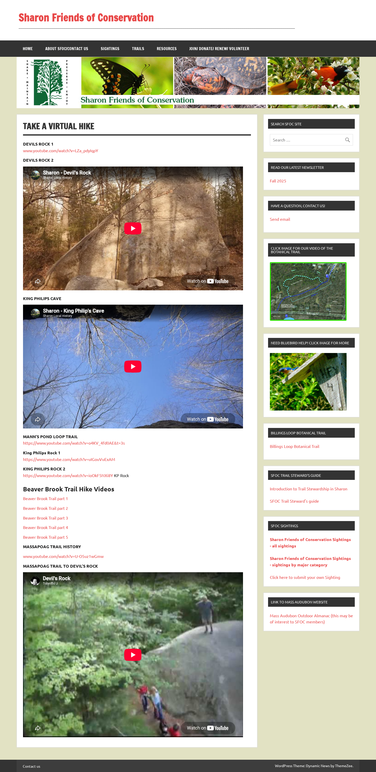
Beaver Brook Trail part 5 (45, 536)
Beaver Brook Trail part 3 (45, 517)
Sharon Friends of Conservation (86, 17)
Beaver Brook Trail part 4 (45, 527)
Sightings (110, 48)
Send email (280, 219)
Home (28, 48)
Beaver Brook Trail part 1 (45, 498)
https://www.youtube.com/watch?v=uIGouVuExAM (69, 459)
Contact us (31, 766)
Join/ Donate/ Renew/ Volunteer (219, 48)
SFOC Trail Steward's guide (294, 500)
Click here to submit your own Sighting (305, 577)
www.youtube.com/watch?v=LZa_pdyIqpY (60, 150)
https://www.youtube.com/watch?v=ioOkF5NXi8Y (68, 475)
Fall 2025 (278, 180)
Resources (167, 48)
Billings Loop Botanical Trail (294, 446)
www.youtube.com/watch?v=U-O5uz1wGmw (63, 556)
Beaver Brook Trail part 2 (45, 508)
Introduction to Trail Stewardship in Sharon (308, 488)
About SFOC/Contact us (66, 48)
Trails (138, 48)
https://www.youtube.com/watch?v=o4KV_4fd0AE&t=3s (74, 442)
